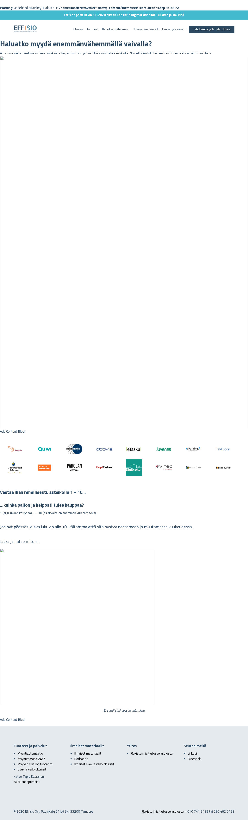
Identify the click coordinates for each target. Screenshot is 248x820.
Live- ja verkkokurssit (31, 769)
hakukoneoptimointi (27, 781)
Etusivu (78, 29)
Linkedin (193, 753)
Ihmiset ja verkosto (174, 29)
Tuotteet (93, 29)
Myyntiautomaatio (30, 753)
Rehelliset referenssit (116, 29)
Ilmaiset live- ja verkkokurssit (94, 764)
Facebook (194, 758)
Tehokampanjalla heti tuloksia (212, 29)
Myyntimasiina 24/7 (31, 758)
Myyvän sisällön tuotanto (35, 764)
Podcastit (81, 758)
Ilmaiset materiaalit (145, 29)
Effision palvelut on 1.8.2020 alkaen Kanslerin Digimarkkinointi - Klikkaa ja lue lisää (124, 14)
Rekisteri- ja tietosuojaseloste (152, 753)
